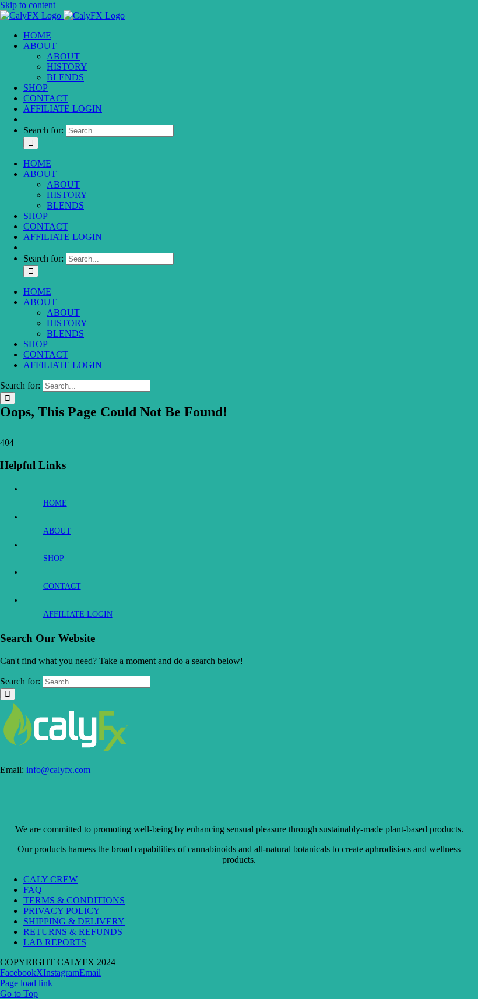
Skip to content (27, 5)
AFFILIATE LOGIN (78, 614)
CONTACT (62, 586)
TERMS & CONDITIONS (74, 900)
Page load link (26, 983)
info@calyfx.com (58, 770)
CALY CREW (50, 879)
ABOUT (57, 531)
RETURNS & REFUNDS (72, 932)
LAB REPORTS (54, 942)
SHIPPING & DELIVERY (74, 921)
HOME (55, 503)
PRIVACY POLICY (61, 911)
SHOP (53, 558)
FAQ (32, 890)
